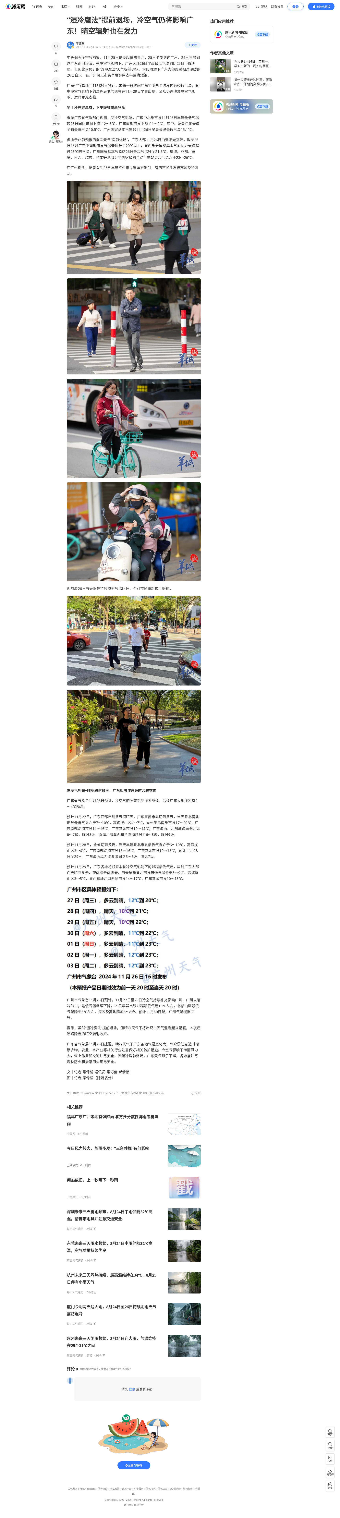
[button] (262, 34)
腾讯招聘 (150, 1488)
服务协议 (102, 1488)
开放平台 (126, 1488)
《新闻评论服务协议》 (120, 1369)
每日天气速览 (75, 1228)
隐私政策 (114, 1488)
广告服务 (138, 1488)
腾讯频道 (188, 1488)
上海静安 (72, 1165)
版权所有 (139, 1505)
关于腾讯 (72, 1488)
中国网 (71, 1133)
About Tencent (87, 1488)
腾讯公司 (129, 1505)
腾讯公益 (162, 1488)
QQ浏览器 (175, 1488)
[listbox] (134, 1231)
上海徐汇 (72, 1197)
